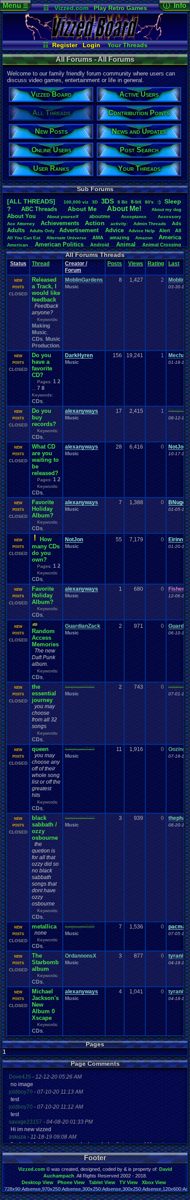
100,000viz (76, 202)
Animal (126, 244)
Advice (114, 230)
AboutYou (21, 216)
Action (95, 222)
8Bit (122, 202)
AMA (97, 237)
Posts (114, 263)
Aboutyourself (62, 216)
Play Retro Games (120, 7)
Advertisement (79, 230)
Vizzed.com (71, 7)
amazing (119, 237)
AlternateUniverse (66, 237)
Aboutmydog (166, 209)
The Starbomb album (45, 962)
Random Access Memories (45, 638)
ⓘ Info (174, 5)
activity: (119, 223)
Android (99, 244)
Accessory (169, 216)
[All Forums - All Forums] (95, 38)
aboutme (99, 216)
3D (95, 202)
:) (159, 201)
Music (72, 286)
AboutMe (82, 208)
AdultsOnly (42, 230)
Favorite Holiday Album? (43, 509)
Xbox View (154, 1182)
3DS (107, 201)
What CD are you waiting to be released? (45, 459)
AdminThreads (149, 223)
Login (91, 45)
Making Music (41, 329)
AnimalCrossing (161, 244)
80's (149, 202)
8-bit (136, 201)
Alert (164, 230)
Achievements (60, 223)
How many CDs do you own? (46, 549)
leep (172, 201)
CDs (37, 339)
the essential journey (44, 693)
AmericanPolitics (59, 244)
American (17, 244)
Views (135, 263)
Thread (40, 263)
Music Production (46, 342)
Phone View (71, 1182)
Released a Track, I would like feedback (46, 289)
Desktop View (37, 1182)
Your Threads (127, 45)
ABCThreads (39, 209)
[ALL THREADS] (31, 201)
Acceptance (134, 216)
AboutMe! (124, 208)
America (170, 237)
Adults (16, 230)
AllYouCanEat (23, 237)
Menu (15, 5)
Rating (156, 263)
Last (173, 263)
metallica (44, 926)
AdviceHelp (142, 230)
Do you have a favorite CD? (42, 365)
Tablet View (102, 1182)
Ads (176, 223)
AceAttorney (21, 223)
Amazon (143, 237)
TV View (128, 1182)
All (178, 230)
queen (40, 749)
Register (64, 45)
